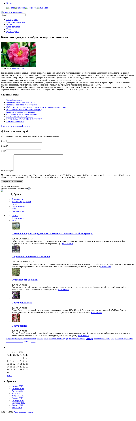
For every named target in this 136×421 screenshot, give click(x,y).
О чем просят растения (25, 279)
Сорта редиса (19, 325)
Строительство (13, 27)
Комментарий (7, 170)
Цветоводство (12, 31)
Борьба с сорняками (15, 121)
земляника (40, 338)
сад (125, 339)
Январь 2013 (17, 398)
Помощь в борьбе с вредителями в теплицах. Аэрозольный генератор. (52, 233)
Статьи (15, 215)
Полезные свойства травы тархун (21, 105)
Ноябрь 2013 (17, 386)
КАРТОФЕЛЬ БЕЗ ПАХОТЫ (19, 117)
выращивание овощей (22, 339)
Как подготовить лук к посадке (20, 112)
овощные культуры (102, 338)
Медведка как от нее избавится (20, 102)
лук (67, 339)
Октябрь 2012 (18, 400)
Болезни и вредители (16, 22)
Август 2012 (17, 405)
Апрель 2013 (17, 391)
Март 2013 (16, 393)
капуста (46, 338)
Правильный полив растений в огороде (24, 109)
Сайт (3, 151)
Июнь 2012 (17, 408)
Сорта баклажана (14, 100)
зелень (33, 339)
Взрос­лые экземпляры (11, 126)
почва (121, 339)
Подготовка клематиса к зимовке (31, 256)
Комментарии (18, 218)
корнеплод (61, 339)
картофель (53, 339)
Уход (8, 29)
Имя (3, 141)
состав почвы (10, 342)
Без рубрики (12, 19)
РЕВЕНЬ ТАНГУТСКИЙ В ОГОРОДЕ (24, 119)
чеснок (33, 342)
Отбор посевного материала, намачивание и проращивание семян (36, 107)
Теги (14, 220)
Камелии (26, 126)
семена (130, 338)
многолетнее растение (77, 339)
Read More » (67, 243)
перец (112, 338)
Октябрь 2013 (18, 388)
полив (117, 338)
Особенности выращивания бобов (21, 114)
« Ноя (9, 375)
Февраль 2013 (18, 396)
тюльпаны (19, 342)
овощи (89, 338)
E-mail (4, 146)
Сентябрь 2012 (18, 403)
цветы (27, 341)
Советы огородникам (23, 412)
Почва (9, 24)
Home (9, 3)
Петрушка (10, 339)
